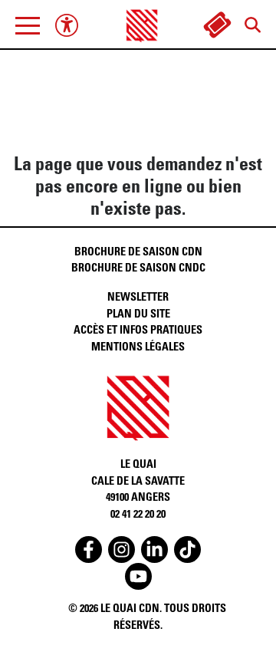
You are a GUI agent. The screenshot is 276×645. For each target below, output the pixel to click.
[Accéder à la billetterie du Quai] (217, 25)
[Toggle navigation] (27, 25)
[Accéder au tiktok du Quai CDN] (187, 549)
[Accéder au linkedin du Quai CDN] (154, 549)
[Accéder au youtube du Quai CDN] (138, 576)
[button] (27, 25)
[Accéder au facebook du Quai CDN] (88, 549)
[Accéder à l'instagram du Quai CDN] (121, 549)
